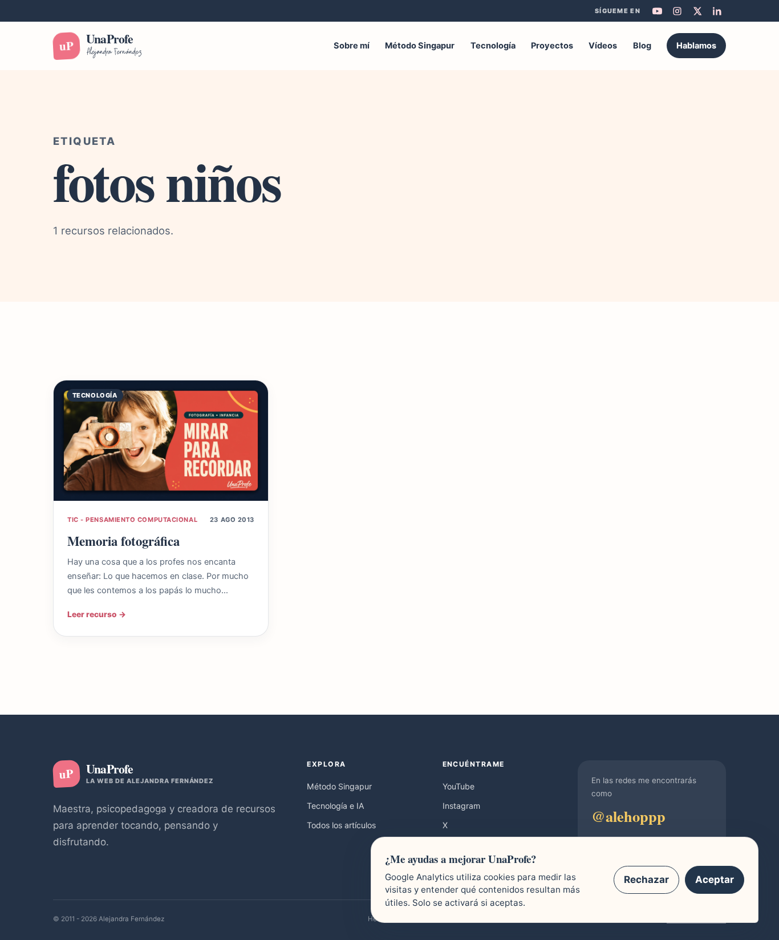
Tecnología (493, 45)
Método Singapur (420, 45)
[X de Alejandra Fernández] (697, 11)
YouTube (458, 786)
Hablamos (696, 45)
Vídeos (603, 45)
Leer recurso (96, 614)
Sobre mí (352, 45)
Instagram (461, 806)
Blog (642, 45)
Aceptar (714, 879)
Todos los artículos (341, 825)
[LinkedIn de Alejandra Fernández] (717, 11)
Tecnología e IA (335, 806)
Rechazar (646, 879)
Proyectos (552, 45)
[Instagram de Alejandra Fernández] (677, 11)
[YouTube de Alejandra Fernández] (657, 11)
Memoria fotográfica (123, 541)
